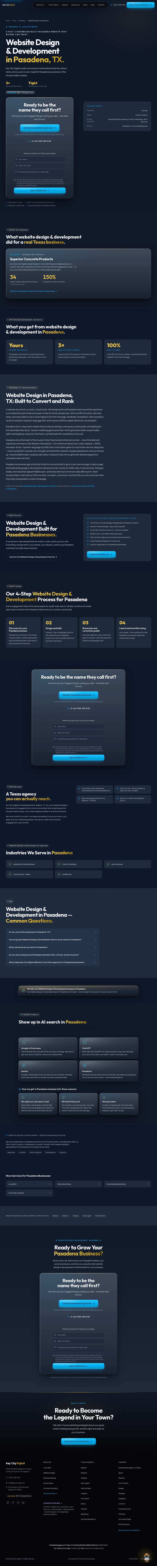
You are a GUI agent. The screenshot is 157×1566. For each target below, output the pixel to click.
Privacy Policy (133, 1559)
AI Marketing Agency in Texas (129, 1468)
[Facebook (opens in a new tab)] (13, 1503)
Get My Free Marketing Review (38, 128)
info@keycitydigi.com (16, 1483)
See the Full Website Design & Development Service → (33, 557)
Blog (92, 5)
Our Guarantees (124, 1519)
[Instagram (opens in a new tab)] (8, 1503)
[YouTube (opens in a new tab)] (18, 1503)
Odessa (75, 1216)
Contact (101, 5)
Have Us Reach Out (38, 190)
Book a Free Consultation (139, 5)
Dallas (83, 1504)
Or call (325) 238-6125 (41, 141)
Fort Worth (85, 1498)
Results (65, 5)
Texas (14, 21)
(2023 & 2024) (78, 1545)
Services (40, 5)
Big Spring (84, 1514)
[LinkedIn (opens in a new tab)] (23, 1503)
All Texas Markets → (88, 1519)
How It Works (54, 5)
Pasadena (22, 21)
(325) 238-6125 (119, 5)
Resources (75, 5)
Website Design (49, 1473)
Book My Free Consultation (77, 1441)
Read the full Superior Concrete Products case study (32, 291)
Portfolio (121, 1514)
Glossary (121, 1493)
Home (8, 21)
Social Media (48, 1483)
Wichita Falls (100, 1216)
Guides (121, 1488)
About (85, 5)
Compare (121, 1498)
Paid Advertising (49, 1478)
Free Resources (124, 1509)
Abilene (55, 1216)
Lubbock (84, 1493)
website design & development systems (40, 486)
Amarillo (84, 1509)
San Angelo (87, 1216)
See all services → (50, 1493)
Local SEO (47, 1468)
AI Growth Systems (50, 1488)
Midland (65, 1216)
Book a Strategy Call (100, 554)
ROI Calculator (124, 1524)
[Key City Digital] (16, 5)
